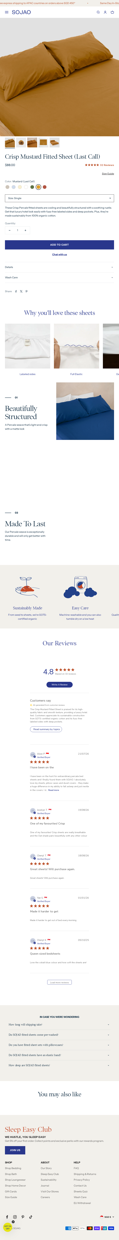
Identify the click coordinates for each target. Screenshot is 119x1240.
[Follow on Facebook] (7, 1217)
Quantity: (10, 223)
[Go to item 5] (55, 143)
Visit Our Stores (50, 1191)
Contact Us (80, 1185)
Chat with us (59, 254)
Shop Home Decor (15, 1185)
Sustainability (48, 1179)
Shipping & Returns (85, 1174)
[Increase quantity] (25, 230)
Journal (45, 1185)
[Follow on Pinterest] (23, 1217)
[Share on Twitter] (21, 291)
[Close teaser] (13, 1221)
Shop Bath (11, 1174)
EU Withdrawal (82, 1203)
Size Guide (108, 173)
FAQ (76, 1168)
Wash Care (80, 1197)
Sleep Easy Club (50, 1174)
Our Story (46, 1168)
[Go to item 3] (32, 143)
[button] (7, 1227)
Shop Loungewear (15, 1179)
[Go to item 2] (21, 143)
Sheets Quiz (81, 1191)
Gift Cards (11, 1191)
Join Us (15, 1150)
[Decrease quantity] (9, 230)
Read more (53, 790)
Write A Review (60, 684)
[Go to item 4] (43, 143)
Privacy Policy (82, 1179)
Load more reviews (59, 982)
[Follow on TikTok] (31, 1217)
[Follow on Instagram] (15, 1217)
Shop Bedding (13, 1168)
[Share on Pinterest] (26, 291)
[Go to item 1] (10, 143)
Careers (45, 1197)
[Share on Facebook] (16, 291)
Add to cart (59, 244)
